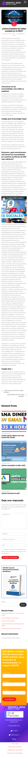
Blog (14, 739)
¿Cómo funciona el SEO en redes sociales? (13, 391)
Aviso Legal (15, 743)
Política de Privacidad (15, 747)
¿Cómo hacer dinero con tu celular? (11, 628)
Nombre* (5, 681)
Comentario (6, 514)
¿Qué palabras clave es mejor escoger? (15, 395)
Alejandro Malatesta (8, 33)
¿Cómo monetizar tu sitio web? (13, 465)
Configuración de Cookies (15, 750)
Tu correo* (6, 673)
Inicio (15, 731)
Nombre (5, 533)
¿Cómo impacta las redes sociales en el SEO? (14, 30)
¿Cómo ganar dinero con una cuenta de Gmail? (12, 436)
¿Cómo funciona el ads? (10, 493)
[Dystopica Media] (11, 4)
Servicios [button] (15, 735)
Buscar (3, 601)
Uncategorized (20, 33)
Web (3, 545)
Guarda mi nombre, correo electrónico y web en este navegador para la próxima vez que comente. (13, 551)
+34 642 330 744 (14, 726)
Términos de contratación (15, 753)
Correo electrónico (8, 539)
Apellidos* (6, 690)
